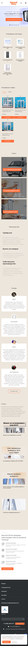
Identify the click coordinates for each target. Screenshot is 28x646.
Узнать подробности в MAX (14, 19)
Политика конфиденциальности (10, 603)
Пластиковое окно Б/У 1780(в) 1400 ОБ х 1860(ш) (7, 111)
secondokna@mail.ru (15, 626)
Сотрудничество (5, 587)
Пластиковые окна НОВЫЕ (20, 48)
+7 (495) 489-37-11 (8, 623)
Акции (9, 91)
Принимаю (6, 641)
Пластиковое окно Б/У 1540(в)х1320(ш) (20, 110)
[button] (10, 25)
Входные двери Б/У (7, 60)
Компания (4, 591)
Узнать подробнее (7, 568)
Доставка (4, 595)
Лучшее (4, 91)
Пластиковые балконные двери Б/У (7, 73)
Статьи (3, 599)
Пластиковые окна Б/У (7, 48)
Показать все (14, 391)
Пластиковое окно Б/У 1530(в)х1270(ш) (7, 134)
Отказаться (14, 641)
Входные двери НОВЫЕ (20, 60)
